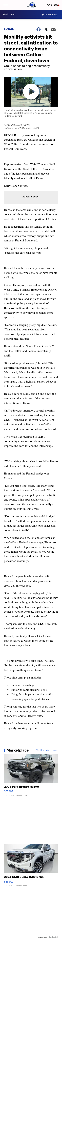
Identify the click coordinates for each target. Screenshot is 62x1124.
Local (9, 28)
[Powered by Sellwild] (53, 937)
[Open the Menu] (5, 5)
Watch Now (52, 5)
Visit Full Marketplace (47, 750)
